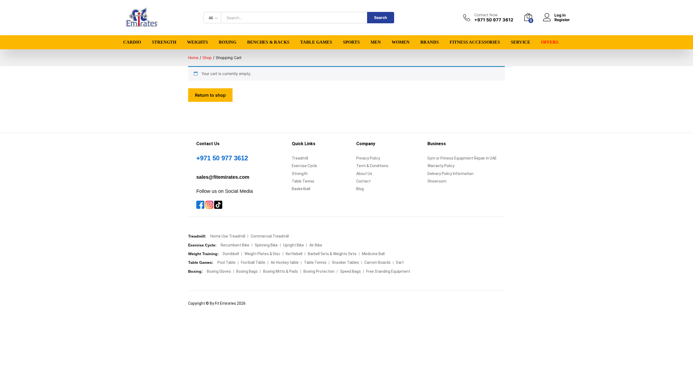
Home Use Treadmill (227, 236)
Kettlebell (294, 254)
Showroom (436, 181)
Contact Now (486, 15)
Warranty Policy (441, 166)
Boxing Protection (319, 271)
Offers (549, 42)
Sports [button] (351, 42)
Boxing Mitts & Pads (280, 271)
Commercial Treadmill (270, 236)
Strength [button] (164, 42)
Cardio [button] (132, 42)
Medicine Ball (373, 254)
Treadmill (300, 158)
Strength (300, 173)
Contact (363, 181)
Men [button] (376, 42)
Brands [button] (429, 42)
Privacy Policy (368, 158)
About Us (364, 173)
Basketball (301, 189)
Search (380, 17)
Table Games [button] (316, 42)
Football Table (253, 262)
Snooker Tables (345, 262)
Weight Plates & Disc (262, 254)
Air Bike (315, 245)
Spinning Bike (266, 245)
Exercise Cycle (304, 166)
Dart (400, 262)
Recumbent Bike (235, 245)
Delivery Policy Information (450, 173)
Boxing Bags (247, 271)
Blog (360, 189)
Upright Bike (293, 245)
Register (562, 20)
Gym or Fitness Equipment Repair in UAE (462, 158)
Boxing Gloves (219, 271)
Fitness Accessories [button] (475, 42)
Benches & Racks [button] (268, 42)
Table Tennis (303, 181)
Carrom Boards (377, 262)
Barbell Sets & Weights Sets (332, 254)
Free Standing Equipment (388, 271)
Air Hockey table (285, 262)
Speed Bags (350, 271)
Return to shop (210, 95)
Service (520, 42)
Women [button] (401, 42)
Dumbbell (231, 254)
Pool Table (226, 262)
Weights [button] (197, 42)
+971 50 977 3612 (222, 158)
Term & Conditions (372, 166)
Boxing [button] (227, 42)
